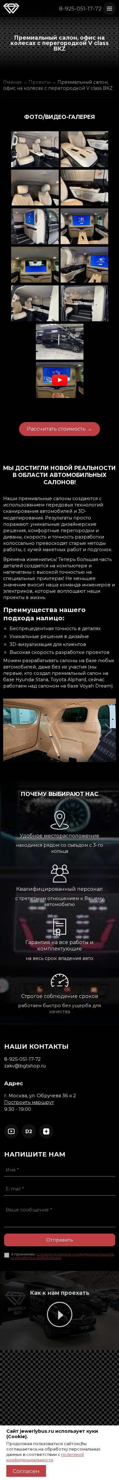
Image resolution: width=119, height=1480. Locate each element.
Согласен (26, 1471)
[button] (10, 730)
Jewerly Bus (11, 9)
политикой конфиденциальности (45, 1457)
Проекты (39, 82)
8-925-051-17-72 (80, 8)
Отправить (59, 1240)
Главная (12, 82)
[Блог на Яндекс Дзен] (46, 1131)
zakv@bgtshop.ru (25, 1066)
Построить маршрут (29, 1102)
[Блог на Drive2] (29, 1131)
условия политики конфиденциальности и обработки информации (62, 1256)
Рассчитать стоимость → (59, 429)
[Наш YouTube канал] (11, 1131)
